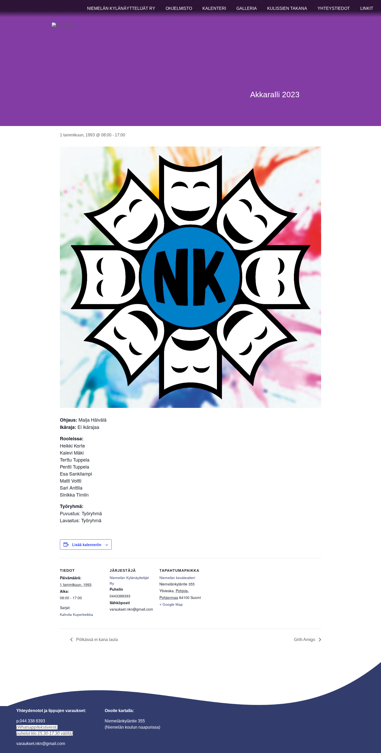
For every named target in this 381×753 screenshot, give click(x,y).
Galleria (246, 8)
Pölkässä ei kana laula (96, 639)
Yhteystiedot (334, 8)
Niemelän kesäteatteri (177, 578)
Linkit (366, 8)
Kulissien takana (287, 8)
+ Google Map (171, 604)
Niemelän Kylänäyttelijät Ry (121, 8)
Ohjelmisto (179, 8)
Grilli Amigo (305, 639)
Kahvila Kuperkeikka (76, 614)
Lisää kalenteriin (86, 544)
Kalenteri (214, 8)
